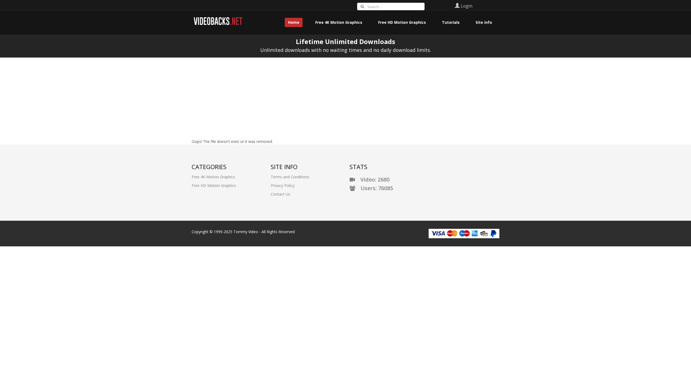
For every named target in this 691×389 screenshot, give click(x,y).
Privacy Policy (282, 185)
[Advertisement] (345, 98)
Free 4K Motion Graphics (213, 176)
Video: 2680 (372, 179)
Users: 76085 (374, 188)
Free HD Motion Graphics (214, 185)
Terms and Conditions (290, 176)
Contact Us (280, 194)
